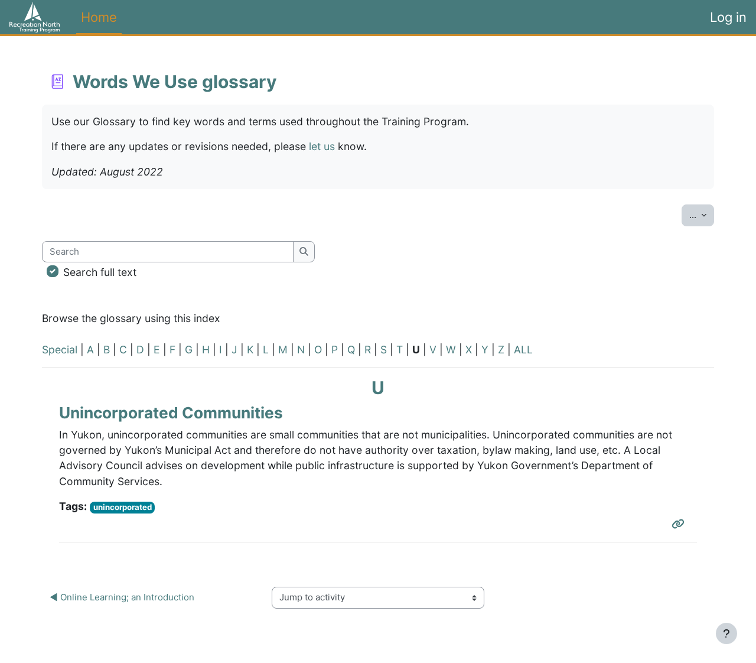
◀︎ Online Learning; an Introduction (122, 597)
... (701, 214)
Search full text (99, 272)
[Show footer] (726, 633)
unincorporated (122, 507)
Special (59, 349)
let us (322, 146)
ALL (523, 349)
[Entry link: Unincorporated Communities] (680, 524)
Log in (728, 17)
